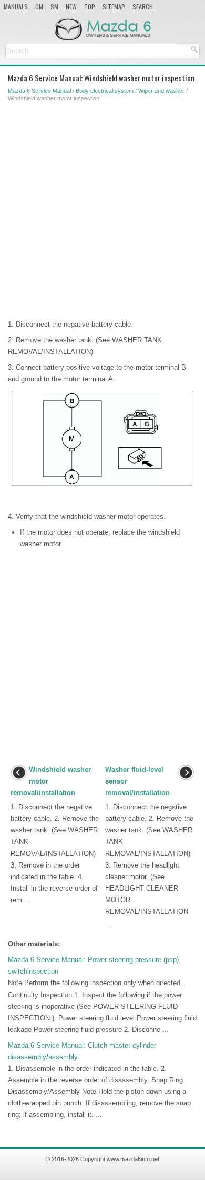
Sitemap (113, 6)
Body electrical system (105, 91)
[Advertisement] (102, 208)
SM (54, 6)
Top (89, 6)
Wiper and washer (161, 91)
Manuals (16, 6)
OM (39, 6)
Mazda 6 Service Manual (39, 91)
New (71, 6)
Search (142, 6)
